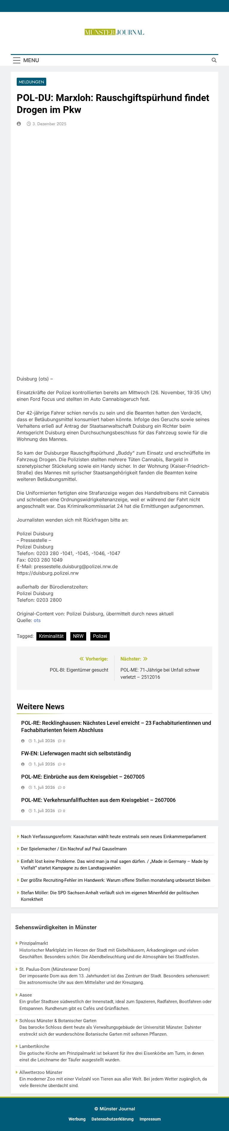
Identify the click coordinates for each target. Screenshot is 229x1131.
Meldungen (31, 82)
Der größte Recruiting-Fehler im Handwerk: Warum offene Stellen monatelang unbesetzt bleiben (115, 880)
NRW (78, 636)
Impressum (150, 1119)
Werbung (77, 1119)
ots (37, 620)
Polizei (100, 636)
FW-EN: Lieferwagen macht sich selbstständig (76, 753)
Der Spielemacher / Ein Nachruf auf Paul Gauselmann (74, 849)
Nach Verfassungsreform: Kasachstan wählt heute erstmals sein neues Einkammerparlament (113, 836)
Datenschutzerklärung (113, 1119)
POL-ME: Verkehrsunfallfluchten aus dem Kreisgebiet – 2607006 (98, 800)
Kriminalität (51, 636)
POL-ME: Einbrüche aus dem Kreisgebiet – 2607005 (83, 777)
